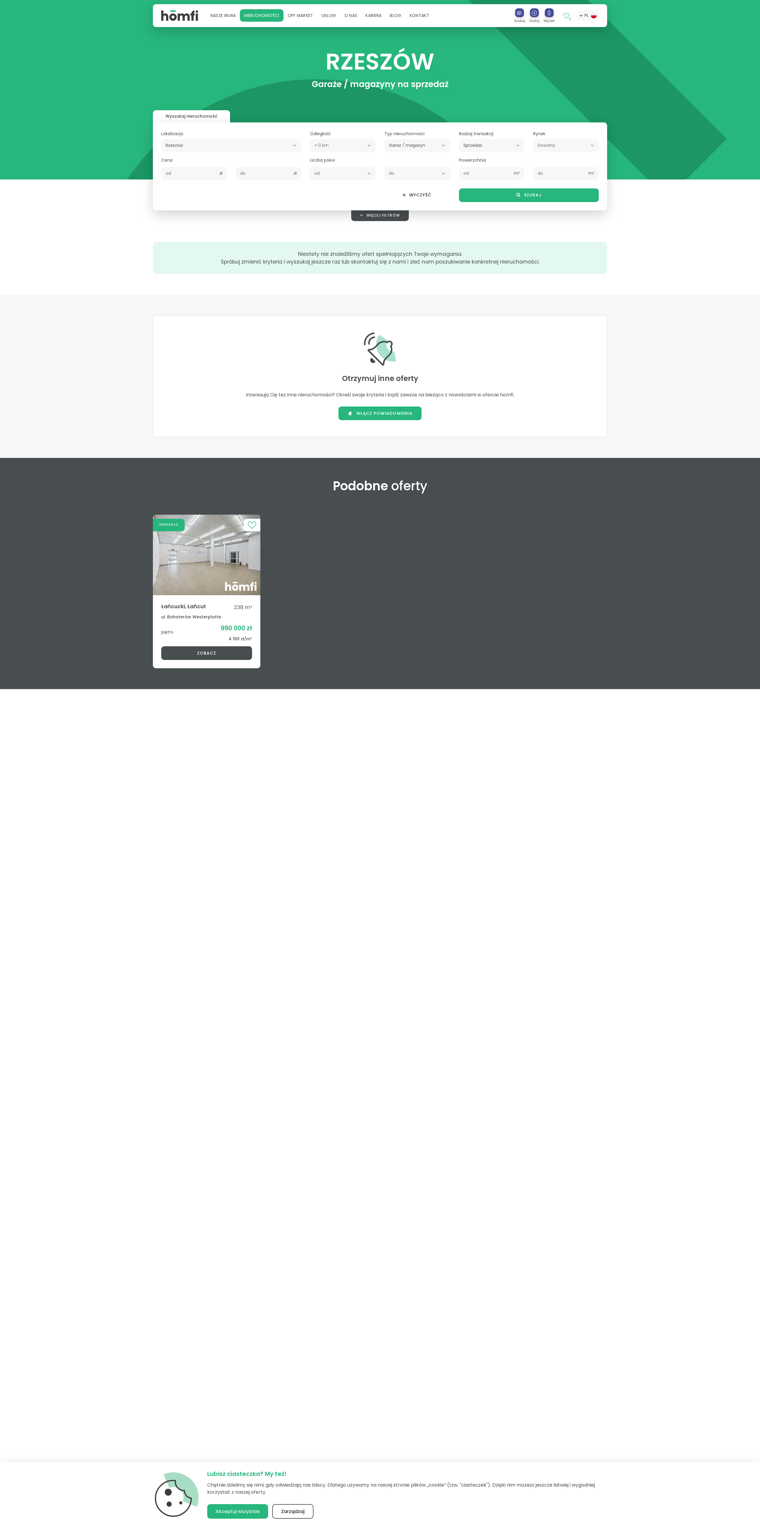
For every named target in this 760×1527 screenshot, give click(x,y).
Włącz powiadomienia (384, 413)
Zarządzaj (293, 1511)
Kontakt (419, 15)
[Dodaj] (534, 12)
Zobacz (206, 653)
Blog (395, 15)
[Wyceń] (549, 12)
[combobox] (231, 145)
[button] (223, 15)
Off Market (300, 15)
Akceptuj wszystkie (238, 1511)
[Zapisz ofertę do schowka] (252, 525)
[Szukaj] (519, 12)
